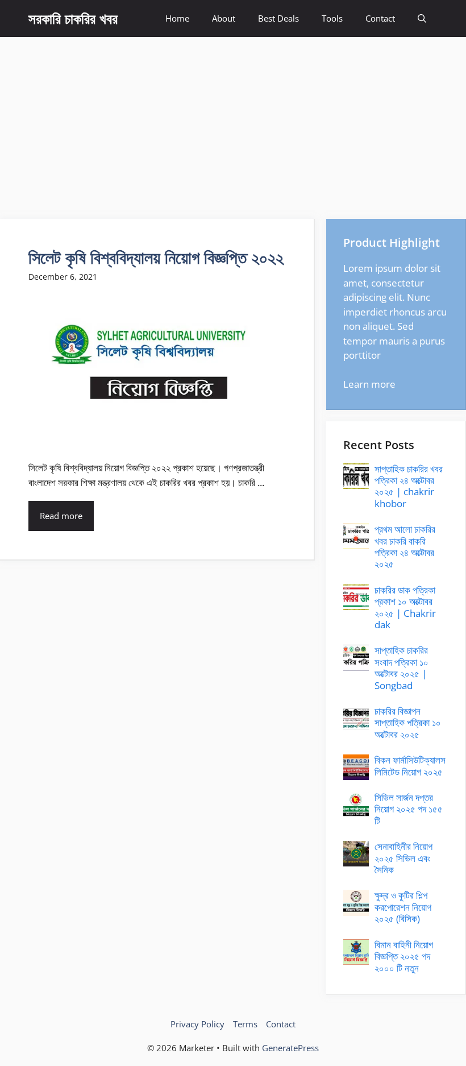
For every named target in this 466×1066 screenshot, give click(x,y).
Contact (380, 18)
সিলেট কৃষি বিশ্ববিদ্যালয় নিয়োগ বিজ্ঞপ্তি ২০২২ (156, 257)
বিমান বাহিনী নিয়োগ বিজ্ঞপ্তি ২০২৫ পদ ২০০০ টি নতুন (404, 956)
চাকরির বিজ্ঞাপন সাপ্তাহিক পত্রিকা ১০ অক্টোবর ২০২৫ (408, 722)
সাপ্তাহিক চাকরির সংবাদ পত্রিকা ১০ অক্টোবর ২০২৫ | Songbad (401, 667)
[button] (422, 18)
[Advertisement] (233, 122)
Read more (61, 515)
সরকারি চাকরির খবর (73, 18)
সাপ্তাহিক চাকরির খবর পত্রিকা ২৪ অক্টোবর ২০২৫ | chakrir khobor (409, 486)
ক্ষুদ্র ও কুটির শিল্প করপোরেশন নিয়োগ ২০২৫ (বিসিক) (403, 907)
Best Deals (278, 18)
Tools (332, 18)
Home (177, 18)
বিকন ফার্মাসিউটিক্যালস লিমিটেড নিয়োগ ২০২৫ (410, 765)
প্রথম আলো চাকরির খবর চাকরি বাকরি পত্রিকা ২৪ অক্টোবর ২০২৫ (405, 546)
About (223, 18)
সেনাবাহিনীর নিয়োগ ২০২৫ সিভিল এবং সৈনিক (403, 858)
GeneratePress (290, 1047)
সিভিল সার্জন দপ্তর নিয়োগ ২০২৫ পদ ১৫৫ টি (409, 809)
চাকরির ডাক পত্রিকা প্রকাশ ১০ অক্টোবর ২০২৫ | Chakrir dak (405, 607)
